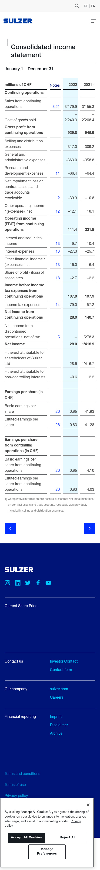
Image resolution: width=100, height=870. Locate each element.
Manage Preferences (47, 851)
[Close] (88, 805)
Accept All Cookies (26, 837)
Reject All (68, 837)
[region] (47, 833)
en (93, 6)
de (86, 6)
